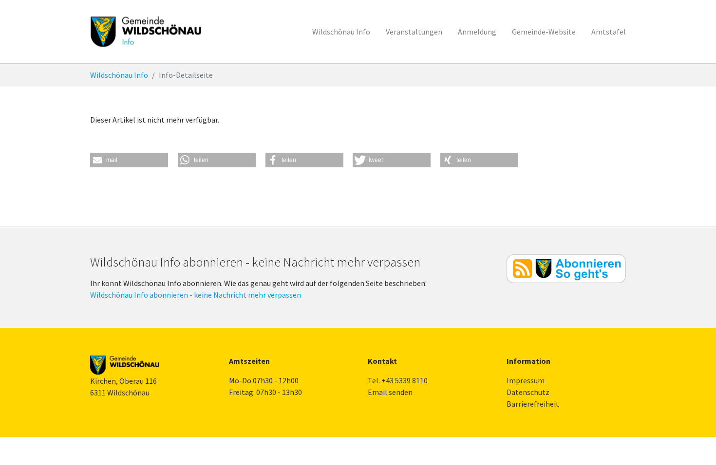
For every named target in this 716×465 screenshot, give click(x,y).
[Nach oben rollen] (694, 443)
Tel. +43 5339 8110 (398, 380)
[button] (129, 160)
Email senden (390, 392)
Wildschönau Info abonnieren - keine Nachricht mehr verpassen (195, 295)
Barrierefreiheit (533, 404)
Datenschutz (528, 392)
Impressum (526, 380)
